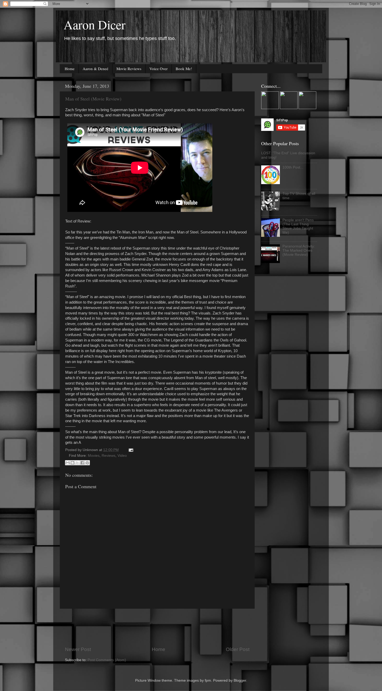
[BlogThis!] (72, 462)
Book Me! (184, 68)
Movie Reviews (128, 68)
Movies (94, 456)
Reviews (108, 456)
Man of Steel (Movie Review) (93, 99)
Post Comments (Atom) (107, 660)
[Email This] (67, 462)
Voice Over (158, 68)
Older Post (237, 649)
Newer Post (78, 649)
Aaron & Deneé (95, 68)
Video (122, 456)
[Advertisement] (159, 627)
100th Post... (292, 167)
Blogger (240, 680)
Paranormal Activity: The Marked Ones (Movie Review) (298, 250)
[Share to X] (77, 462)
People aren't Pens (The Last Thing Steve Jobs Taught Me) (298, 226)
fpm (208, 680)
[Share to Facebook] (82, 462)
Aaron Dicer (95, 24)
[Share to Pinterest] (87, 462)
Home (70, 68)
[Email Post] (130, 450)
